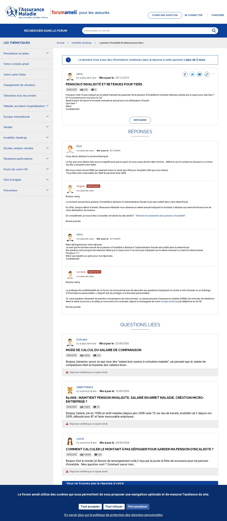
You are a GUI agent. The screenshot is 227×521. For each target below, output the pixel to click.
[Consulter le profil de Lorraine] (70, 277)
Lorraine (81, 272)
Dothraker (82, 339)
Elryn (79, 146)
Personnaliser (137, 506)
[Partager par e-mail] (199, 75)
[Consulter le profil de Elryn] (70, 152)
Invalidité (71, 90)
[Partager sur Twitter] (192, 75)
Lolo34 (80, 438)
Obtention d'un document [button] (20, 95)
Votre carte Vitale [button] (15, 74)
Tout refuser (114, 506)
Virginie (80, 186)
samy (79, 73)
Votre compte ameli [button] (16, 64)
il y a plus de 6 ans (85, 151)
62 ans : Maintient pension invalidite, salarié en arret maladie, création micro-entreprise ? (135, 399)
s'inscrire (218, 15)
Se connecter (193, 15)
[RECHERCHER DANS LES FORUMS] (214, 30)
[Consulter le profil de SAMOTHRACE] (70, 392)
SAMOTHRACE (84, 387)
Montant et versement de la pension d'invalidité (160, 215)
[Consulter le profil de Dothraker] (70, 345)
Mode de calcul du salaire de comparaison (103, 350)
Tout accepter (90, 506)
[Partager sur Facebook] (185, 75)
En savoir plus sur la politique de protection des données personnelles (113, 515)
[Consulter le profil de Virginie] (70, 192)
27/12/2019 (108, 151)
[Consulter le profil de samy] (70, 79)
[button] (113, 19)
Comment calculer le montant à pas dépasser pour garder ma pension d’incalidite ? (140, 449)
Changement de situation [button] (19, 85)
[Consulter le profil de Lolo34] (70, 444)
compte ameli (167, 301)
